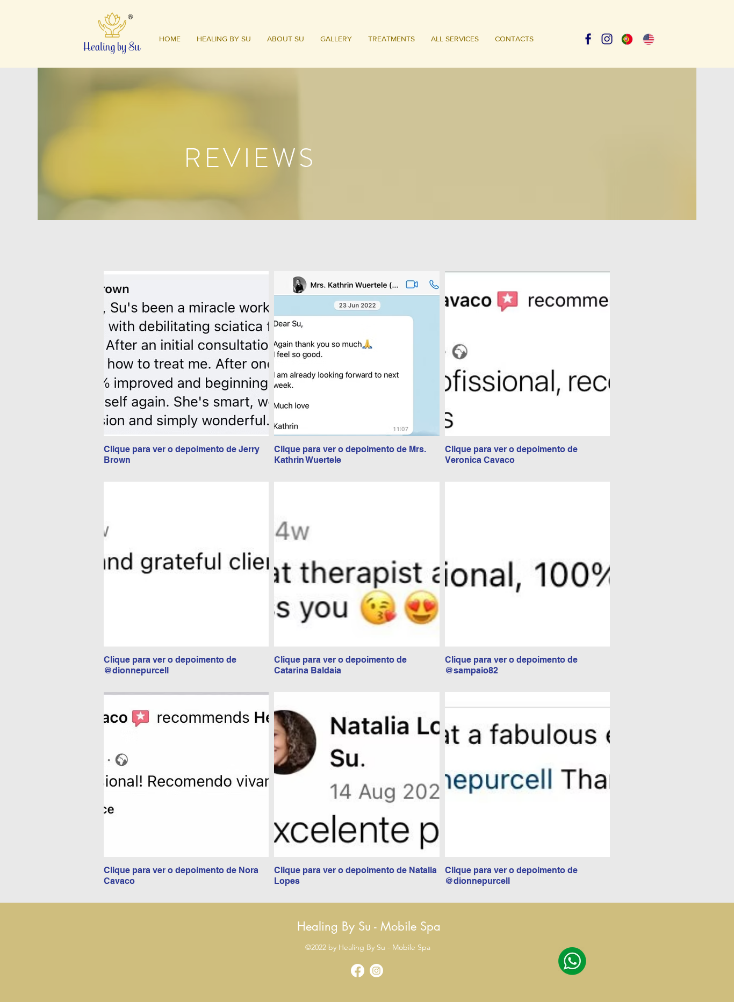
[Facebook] (357, 970)
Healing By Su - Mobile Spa (369, 926)
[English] (648, 39)
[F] (588, 39)
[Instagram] (376, 970)
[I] (607, 39)
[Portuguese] (627, 39)
